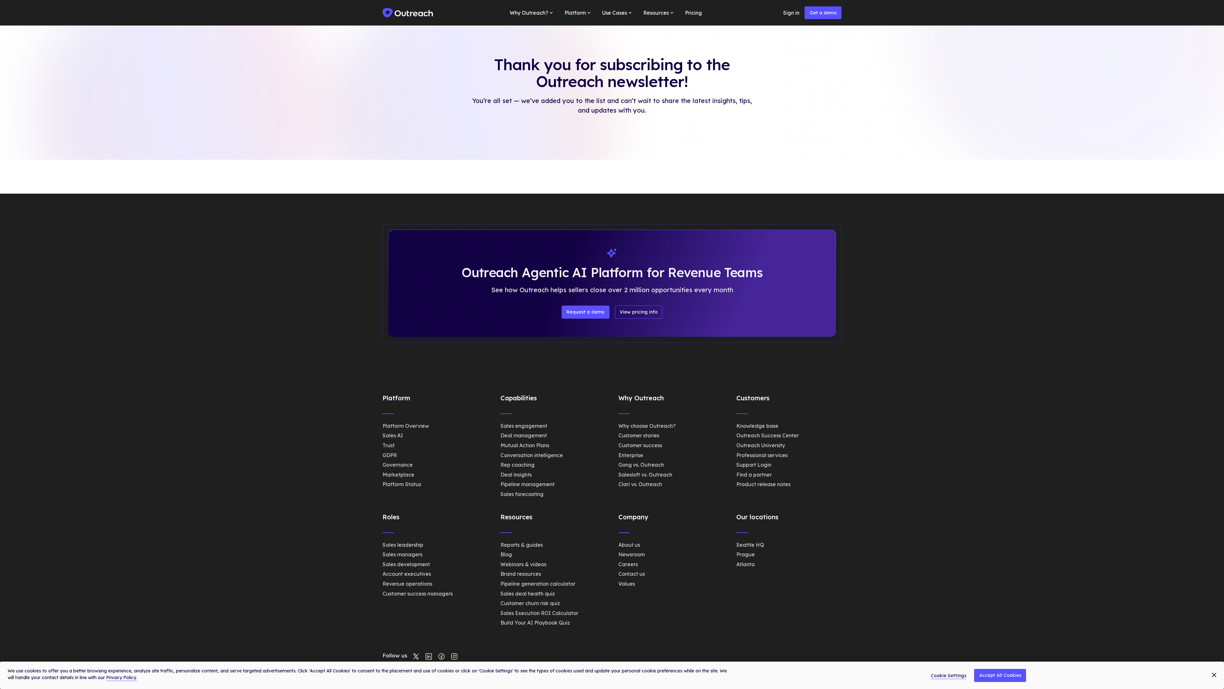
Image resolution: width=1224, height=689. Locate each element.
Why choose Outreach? (647, 426)
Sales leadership (402, 545)
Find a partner (754, 474)
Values (626, 584)
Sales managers (402, 554)
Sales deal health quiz (527, 593)
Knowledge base (757, 426)
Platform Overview (405, 426)
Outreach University (760, 445)
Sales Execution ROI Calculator (539, 613)
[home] (407, 13)
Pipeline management (527, 484)
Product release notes (763, 484)
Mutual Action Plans (524, 445)
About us (629, 545)
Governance (397, 465)
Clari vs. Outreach (640, 484)
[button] (532, 12)
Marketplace (398, 474)
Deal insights (516, 474)
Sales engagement (523, 426)
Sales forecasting (521, 494)
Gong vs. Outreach (641, 465)
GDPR (389, 455)
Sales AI (392, 435)
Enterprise (630, 455)
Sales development (406, 564)
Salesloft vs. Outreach (645, 474)
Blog (506, 554)
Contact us (631, 574)
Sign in (791, 13)
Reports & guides (521, 545)
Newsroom (631, 554)
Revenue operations (407, 584)
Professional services (762, 455)
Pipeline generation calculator (537, 584)
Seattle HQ (750, 545)
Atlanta (745, 564)
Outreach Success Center (767, 435)
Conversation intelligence (531, 455)
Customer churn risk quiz (530, 603)
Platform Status (401, 484)
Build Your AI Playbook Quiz (535, 622)
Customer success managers (417, 593)
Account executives (406, 574)
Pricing (693, 13)
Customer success (640, 445)
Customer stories (638, 435)
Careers (628, 564)
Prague (745, 554)
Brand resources (520, 574)
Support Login (753, 465)
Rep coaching (517, 465)
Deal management (523, 435)
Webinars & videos (523, 564)
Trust (388, 445)
